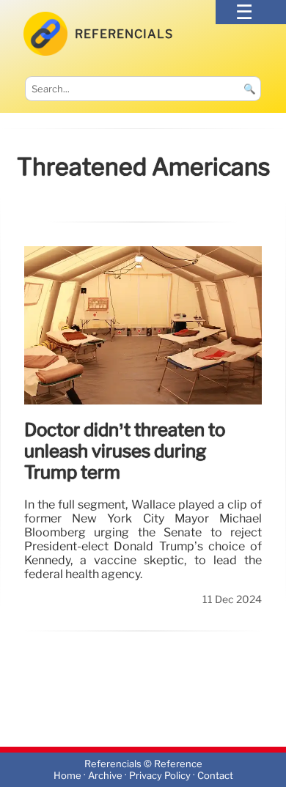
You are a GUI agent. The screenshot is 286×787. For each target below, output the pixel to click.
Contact (215, 775)
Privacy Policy (160, 775)
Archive (105, 775)
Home (67, 775)
